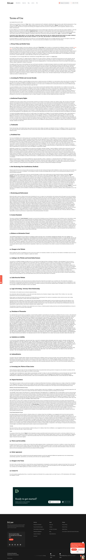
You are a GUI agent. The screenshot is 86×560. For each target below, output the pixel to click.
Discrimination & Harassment (39, 529)
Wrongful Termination (37, 524)
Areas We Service (52, 533)
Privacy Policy (64, 524)
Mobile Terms (54, 56)
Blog (28, 2)
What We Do (18, 2)
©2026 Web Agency (9, 558)
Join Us (32, 2)
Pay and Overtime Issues (38, 526)
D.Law (46, 300)
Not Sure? (35, 536)
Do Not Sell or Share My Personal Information (70, 531)
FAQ (37, 2)
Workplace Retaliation (37, 531)
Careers (50, 526)
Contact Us (11, 539)
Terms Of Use (64, 526)
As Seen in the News (53, 529)
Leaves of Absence (37, 533)
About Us (24, 2)
